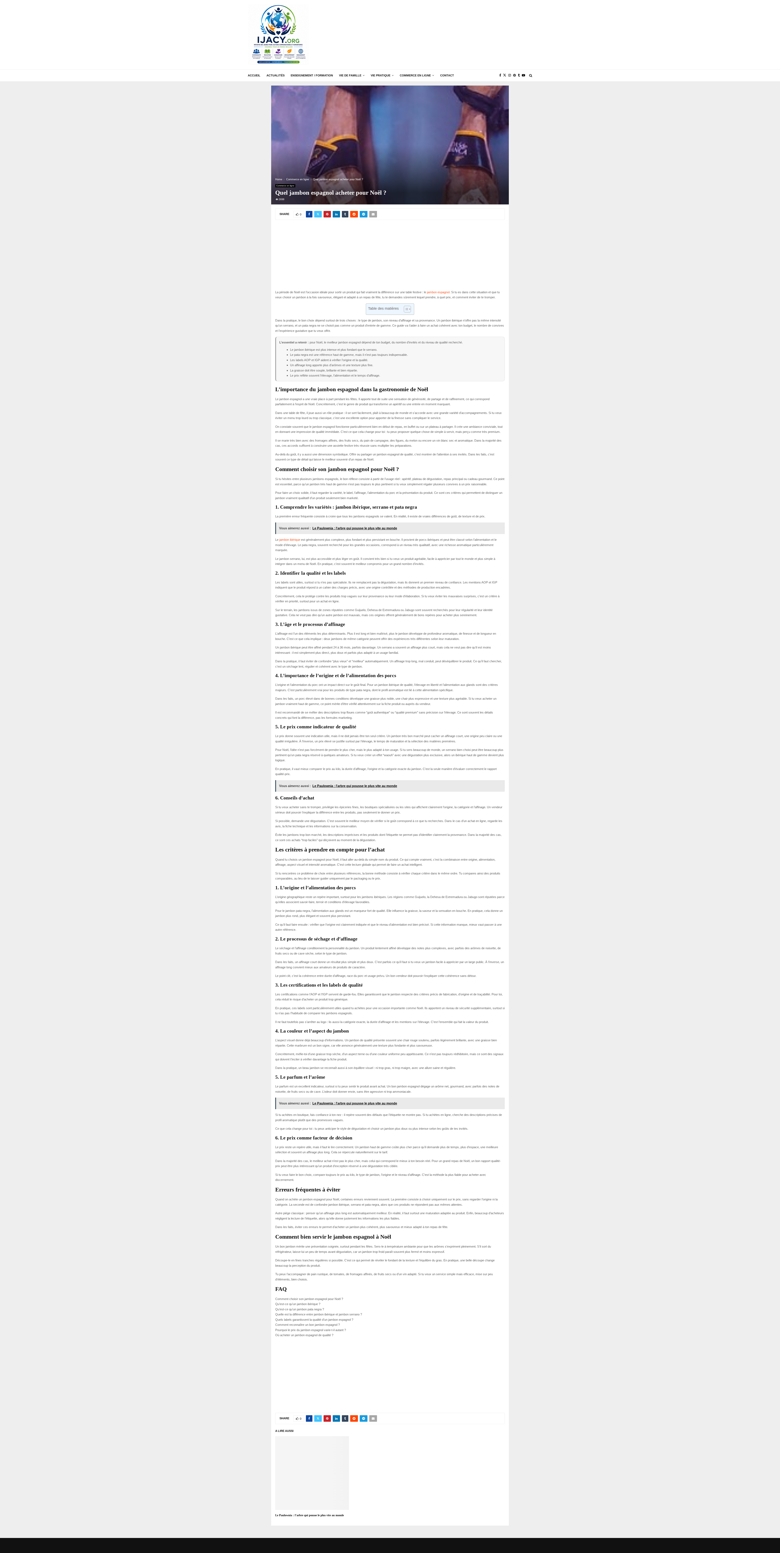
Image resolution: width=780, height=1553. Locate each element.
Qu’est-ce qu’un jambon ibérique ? (297, 1304)
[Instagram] (510, 75)
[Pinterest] (515, 75)
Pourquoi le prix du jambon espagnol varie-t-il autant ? (310, 1330)
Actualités (275, 75)
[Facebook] (501, 75)
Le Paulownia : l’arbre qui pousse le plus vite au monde (309, 1515)
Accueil (254, 75)
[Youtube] (524, 75)
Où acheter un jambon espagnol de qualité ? (304, 1335)
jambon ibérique (289, 539)
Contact (447, 75)
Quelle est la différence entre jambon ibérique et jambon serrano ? (318, 1314)
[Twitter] (505, 75)
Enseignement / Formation (312, 75)
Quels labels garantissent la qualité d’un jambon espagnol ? (314, 1319)
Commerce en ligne (415, 75)
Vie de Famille (350, 75)
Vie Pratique (380, 75)
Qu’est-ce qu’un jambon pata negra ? (299, 1309)
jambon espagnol (438, 292)
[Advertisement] (458, 34)
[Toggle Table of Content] (405, 309)
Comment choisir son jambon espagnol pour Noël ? (309, 1299)
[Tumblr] (520, 75)
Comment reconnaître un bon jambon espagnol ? (307, 1324)
